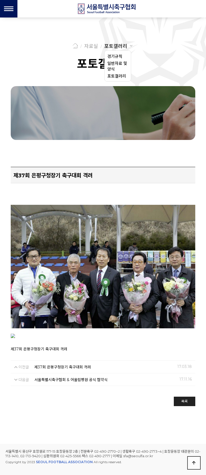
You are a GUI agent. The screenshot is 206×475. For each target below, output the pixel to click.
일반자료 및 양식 (117, 66)
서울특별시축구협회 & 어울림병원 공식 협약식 (71, 379)
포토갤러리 (115, 46)
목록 (184, 401)
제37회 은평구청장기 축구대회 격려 (62, 367)
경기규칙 (114, 56)
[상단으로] (194, 463)
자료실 (91, 46)
